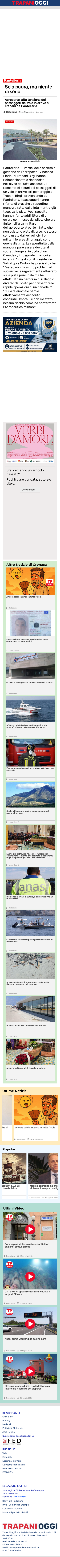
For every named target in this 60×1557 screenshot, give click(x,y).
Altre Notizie (8, 1432)
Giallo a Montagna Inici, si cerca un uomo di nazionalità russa (27, 812)
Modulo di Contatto (11, 1468)
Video (5, 1453)
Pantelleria (12, 80)
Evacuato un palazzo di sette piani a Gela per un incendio (30, 769)
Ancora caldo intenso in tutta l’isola (23, 597)
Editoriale (7, 1457)
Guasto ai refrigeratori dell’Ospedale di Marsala (29, 682)
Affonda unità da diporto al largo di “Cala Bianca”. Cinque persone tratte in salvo (26, 726)
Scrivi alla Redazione (12, 1501)
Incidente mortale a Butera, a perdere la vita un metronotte (29, 898)
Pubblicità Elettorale (12, 1428)
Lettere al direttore (11, 1461)
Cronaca (39, 112)
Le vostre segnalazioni (13, 1464)
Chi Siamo (7, 1416)
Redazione (11, 112)
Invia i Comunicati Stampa (15, 1504)
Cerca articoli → (30, 489)
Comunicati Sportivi (12, 1508)
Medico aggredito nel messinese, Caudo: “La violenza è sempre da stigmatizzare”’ (28, 1187)
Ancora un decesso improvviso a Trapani (26, 1025)
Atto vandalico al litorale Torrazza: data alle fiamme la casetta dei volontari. (27, 983)
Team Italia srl (19, 1496)
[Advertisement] (30, 42)
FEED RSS (7, 1472)
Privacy (6, 1420)
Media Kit (7, 1424)
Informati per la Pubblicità (15, 1512)
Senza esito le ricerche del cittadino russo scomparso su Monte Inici (27, 640)
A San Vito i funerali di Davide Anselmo (25, 1068)
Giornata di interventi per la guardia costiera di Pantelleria (29, 940)
